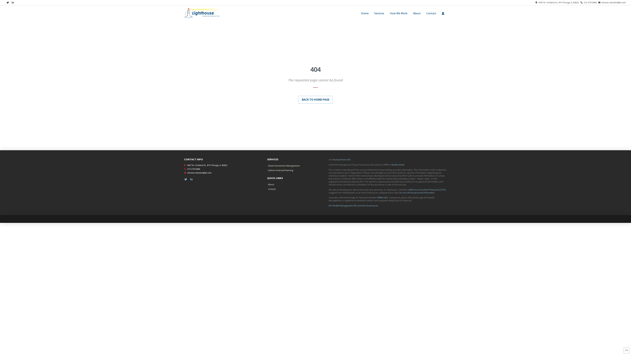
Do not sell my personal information (417, 192)
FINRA (380, 197)
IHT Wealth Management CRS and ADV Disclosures (353, 205)
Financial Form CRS (341, 159)
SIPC (386, 197)
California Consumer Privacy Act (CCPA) (427, 189)
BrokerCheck (398, 164)
